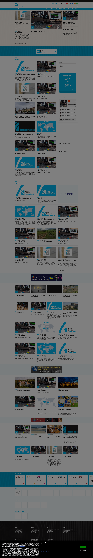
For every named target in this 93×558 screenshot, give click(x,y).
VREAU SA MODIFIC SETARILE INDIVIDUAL (83, 550)
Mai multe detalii (22, 546)
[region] (46, 549)
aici (29, 552)
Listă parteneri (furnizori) (45, 551)
